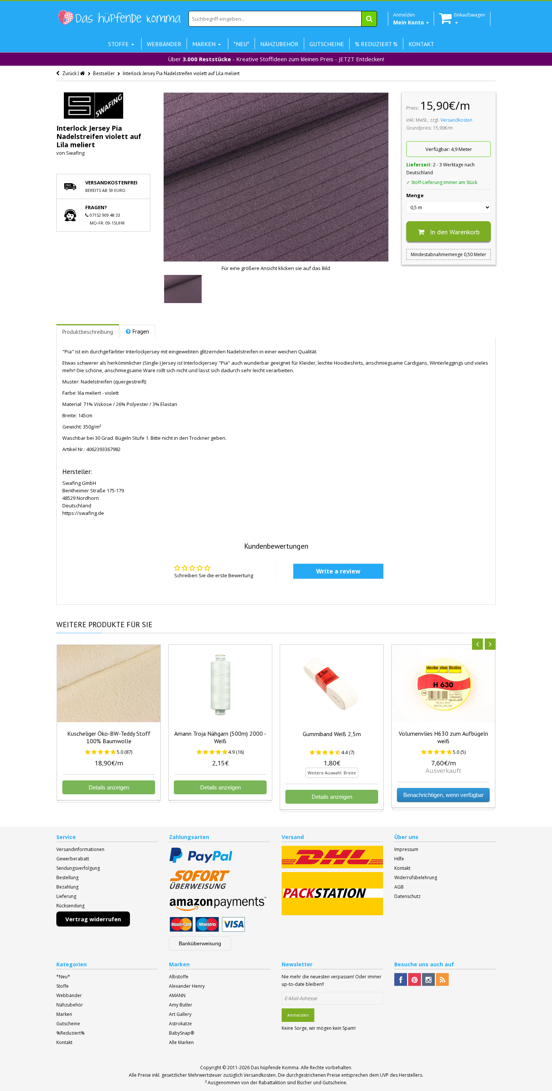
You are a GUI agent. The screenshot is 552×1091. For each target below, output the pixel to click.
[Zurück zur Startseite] (83, 73)
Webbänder (69, 995)
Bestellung (67, 877)
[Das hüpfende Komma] (119, 18)
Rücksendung (70, 905)
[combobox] (283, 19)
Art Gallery (180, 1014)
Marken (64, 1014)
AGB (399, 887)
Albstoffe (179, 976)
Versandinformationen (80, 849)
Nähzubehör (69, 1005)
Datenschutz (407, 896)
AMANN (177, 995)
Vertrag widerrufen (93, 919)
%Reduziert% (70, 1033)
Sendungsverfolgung (78, 868)
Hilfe (399, 859)
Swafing (75, 152)
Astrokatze (180, 1023)
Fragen (141, 331)
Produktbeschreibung (87, 331)
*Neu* (63, 976)
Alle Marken (181, 1042)
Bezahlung (67, 887)
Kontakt (402, 868)
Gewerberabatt (72, 859)
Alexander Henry (187, 986)
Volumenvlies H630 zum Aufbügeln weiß (443, 737)
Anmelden (298, 1015)
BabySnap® (181, 1033)
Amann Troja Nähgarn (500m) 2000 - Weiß (220, 737)
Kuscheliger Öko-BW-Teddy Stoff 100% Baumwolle (109, 737)
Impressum (406, 849)
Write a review (338, 571)
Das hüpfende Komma (275, 1067)
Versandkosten (456, 120)
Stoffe (62, 986)
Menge (415, 195)
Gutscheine (68, 1023)
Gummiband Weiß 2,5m (332, 734)
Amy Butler (180, 1005)
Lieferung (66, 896)
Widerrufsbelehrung (415, 877)
